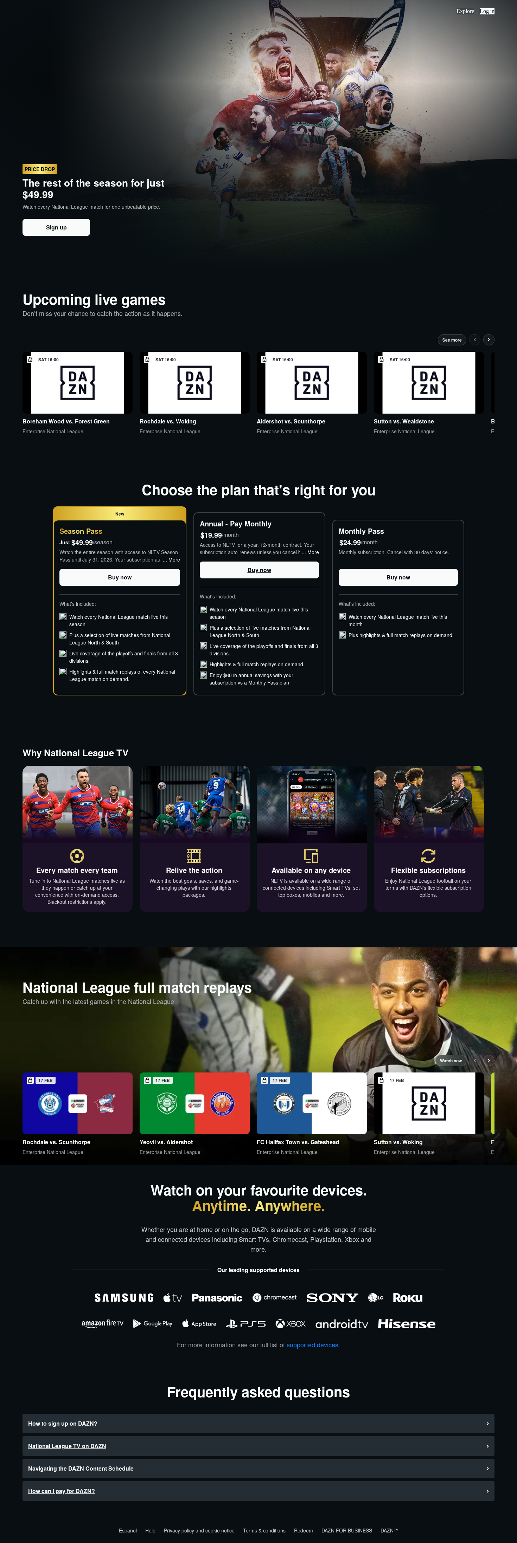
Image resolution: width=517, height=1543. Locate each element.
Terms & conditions (264, 1530)
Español (128, 1530)
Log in (487, 11)
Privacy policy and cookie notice (199, 1530)
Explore (465, 11)
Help (150, 1530)
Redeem (303, 1530)
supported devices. (313, 1344)
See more (452, 340)
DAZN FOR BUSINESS (346, 1530)
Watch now (451, 1060)
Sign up (56, 227)
